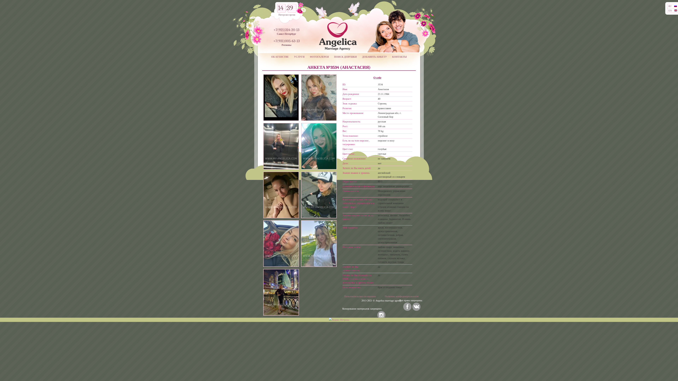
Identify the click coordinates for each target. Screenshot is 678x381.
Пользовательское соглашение (360, 296)
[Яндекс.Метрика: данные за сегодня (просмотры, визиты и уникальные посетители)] (339, 320)
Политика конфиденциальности (402, 296)
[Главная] (333, 30)
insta (381, 315)
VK (416, 307)
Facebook (407, 307)
